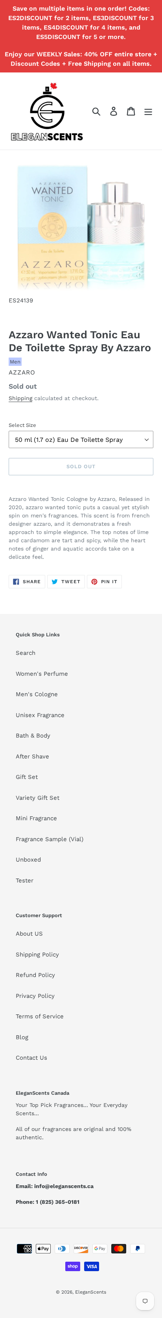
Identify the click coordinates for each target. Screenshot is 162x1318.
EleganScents (90, 1292)
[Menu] (148, 111)
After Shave (32, 756)
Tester (24, 880)
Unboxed (28, 859)
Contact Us (31, 1057)
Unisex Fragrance (40, 715)
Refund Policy (35, 975)
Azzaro (22, 372)
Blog (22, 1037)
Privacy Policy (35, 995)
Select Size (22, 425)
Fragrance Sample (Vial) (49, 839)
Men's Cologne (37, 694)
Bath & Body (33, 735)
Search (25, 652)
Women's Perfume (42, 673)
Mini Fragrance (36, 818)
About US (29, 933)
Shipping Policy (37, 954)
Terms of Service (40, 1016)
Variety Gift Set (37, 797)
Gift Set (27, 776)
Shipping (20, 398)
